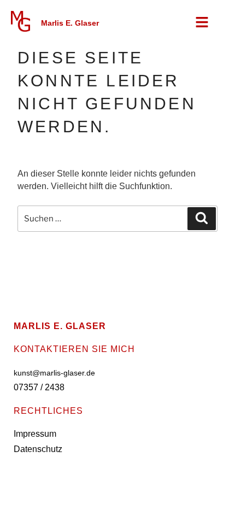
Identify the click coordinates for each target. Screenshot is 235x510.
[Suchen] (201, 218)
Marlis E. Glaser (70, 23)
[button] (202, 23)
